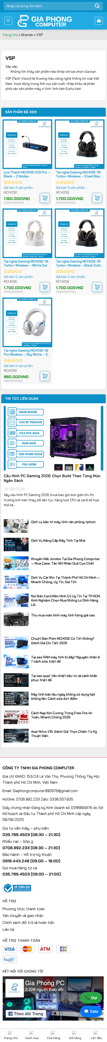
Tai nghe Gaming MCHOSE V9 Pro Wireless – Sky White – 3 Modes (26, 353)
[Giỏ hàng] (99, 21)
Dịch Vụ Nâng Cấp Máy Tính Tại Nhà (58, 540)
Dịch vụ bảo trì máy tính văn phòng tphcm (63, 522)
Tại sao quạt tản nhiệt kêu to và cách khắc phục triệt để (64, 678)
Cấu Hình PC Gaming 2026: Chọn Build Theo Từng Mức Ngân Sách (52, 478)
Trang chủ (10, 35)
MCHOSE (10, 192)
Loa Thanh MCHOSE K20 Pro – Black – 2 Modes (27, 174)
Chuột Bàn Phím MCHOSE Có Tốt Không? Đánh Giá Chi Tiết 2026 (62, 641)
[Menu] (8, 21)
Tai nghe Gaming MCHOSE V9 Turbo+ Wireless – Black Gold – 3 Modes (78, 264)
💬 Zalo (91, 1011)
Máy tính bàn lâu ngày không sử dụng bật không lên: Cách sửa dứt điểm (63, 696)
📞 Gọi (91, 997)
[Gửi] (97, 6)
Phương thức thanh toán (23, 909)
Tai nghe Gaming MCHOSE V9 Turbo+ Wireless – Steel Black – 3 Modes (79, 174)
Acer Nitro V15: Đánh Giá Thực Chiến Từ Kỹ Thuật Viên (64, 734)
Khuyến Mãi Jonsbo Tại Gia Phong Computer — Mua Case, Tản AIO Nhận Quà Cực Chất (65, 561)
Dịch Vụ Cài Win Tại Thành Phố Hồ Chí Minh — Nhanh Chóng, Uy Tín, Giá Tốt (65, 579)
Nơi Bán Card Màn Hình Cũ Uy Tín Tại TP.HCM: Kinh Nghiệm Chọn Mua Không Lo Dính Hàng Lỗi (66, 600)
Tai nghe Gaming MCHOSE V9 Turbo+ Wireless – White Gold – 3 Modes (26, 264)
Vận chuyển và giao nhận (22, 915)
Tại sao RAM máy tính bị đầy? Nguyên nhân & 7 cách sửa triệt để (65, 659)
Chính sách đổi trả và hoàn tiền (28, 922)
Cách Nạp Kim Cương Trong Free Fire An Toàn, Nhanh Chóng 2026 (61, 715)
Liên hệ (8, 929)
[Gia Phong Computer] (53, 21)
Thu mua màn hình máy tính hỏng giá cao (63, 615)
